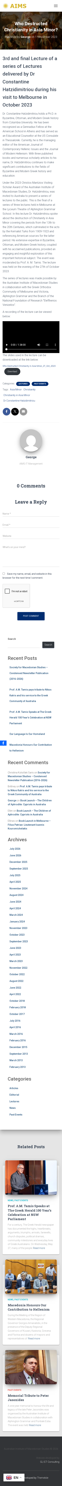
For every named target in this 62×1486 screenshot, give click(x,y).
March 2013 (16, 1060)
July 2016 (14, 1020)
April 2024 (15, 908)
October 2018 (17, 1001)
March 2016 (16, 1034)
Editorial (14, 1094)
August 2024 (16, 895)
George (12, 800)
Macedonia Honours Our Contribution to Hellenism (29, 1307)
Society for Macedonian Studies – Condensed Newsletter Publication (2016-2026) (28, 673)
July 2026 (14, 848)
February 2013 (17, 1067)
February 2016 (17, 1040)
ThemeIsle (42, 1477)
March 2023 (16, 961)
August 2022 (16, 981)
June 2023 (15, 948)
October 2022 (17, 974)
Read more (39, 1248)
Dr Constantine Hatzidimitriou (19, 400)
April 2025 (15, 881)
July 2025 (14, 875)
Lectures (23, 384)
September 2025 (18, 868)
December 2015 (18, 1047)
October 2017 (17, 1014)
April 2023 (15, 954)
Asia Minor (16, 389)
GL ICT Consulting (49, 1461)
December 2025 (18, 862)
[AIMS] (16, 6)
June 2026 (15, 855)
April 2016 (15, 1027)
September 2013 (18, 1053)
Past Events (40, 384)
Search (12, 639)
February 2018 (17, 1007)
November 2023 (18, 928)
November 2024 (18, 888)
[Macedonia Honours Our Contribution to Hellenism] (31, 1276)
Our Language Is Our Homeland (27, 734)
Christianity (29, 389)
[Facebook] (3, 743)
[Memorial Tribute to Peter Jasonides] (31, 1367)
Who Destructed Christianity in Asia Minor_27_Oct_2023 (29, 366)
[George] (31, 440)
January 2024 (17, 921)
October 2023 (17, 934)
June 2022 (15, 987)
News (12, 1108)
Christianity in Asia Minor (16, 395)
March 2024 (16, 915)
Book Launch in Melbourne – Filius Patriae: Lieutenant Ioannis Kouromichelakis (29, 824)
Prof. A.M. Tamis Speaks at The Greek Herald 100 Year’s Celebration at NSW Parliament (30, 718)
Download (12, 371)
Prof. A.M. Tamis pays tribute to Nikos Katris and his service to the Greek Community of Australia (30, 695)
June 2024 (15, 901)
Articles (13, 1088)
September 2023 (18, 941)
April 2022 (15, 994)
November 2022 (18, 967)
